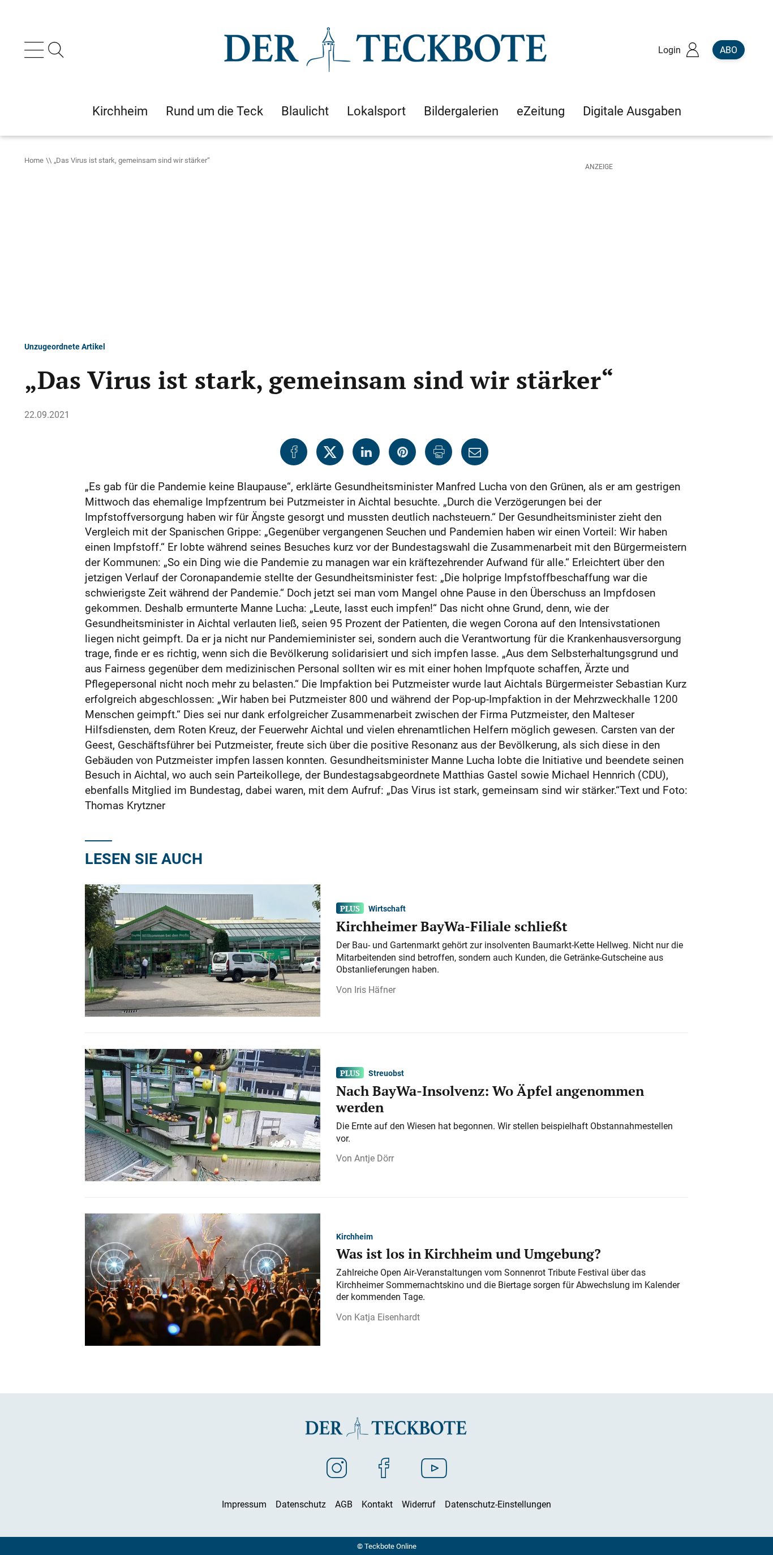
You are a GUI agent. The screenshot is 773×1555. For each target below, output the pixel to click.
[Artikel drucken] (438, 451)
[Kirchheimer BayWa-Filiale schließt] (202, 949)
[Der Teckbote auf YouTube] (434, 1467)
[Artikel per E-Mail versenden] (474, 451)
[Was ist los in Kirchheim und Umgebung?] (202, 1278)
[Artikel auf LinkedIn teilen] (366, 451)
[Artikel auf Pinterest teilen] (402, 451)
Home (34, 160)
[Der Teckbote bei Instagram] (337, 1467)
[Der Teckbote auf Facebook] (384, 1467)
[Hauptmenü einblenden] (36, 50)
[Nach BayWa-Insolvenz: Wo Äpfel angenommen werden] (202, 1114)
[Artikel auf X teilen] (329, 451)
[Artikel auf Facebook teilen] (293, 451)
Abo (728, 50)
